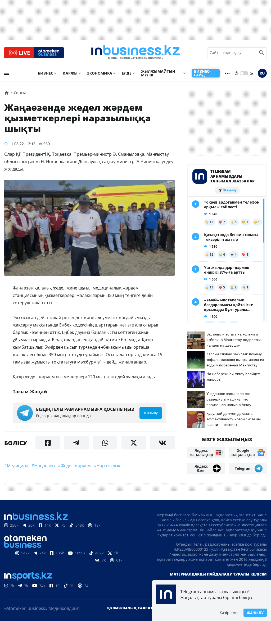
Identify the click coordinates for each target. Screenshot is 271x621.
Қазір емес (229, 612)
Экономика (99, 73)
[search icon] (261, 52)
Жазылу (255, 612)
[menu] (6, 73)
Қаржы (70, 73)
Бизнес (45, 73)
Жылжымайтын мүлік (158, 73)
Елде (127, 73)
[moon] (251, 73)
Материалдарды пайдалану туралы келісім (218, 574)
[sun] (236, 73)
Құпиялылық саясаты (131, 607)
